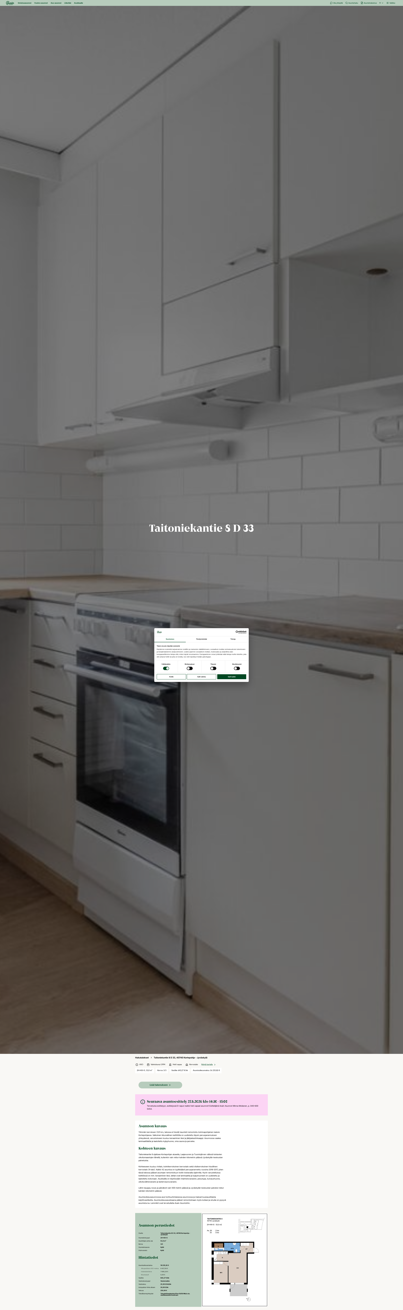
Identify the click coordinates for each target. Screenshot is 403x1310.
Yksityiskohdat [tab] (201, 639)
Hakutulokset (142, 1057)
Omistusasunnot (24, 3)
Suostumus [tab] (170, 639)
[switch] (190, 668)
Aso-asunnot (56, 3)
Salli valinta (201, 677)
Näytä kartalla (207, 1065)
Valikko (392, 3)
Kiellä (171, 677)
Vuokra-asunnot (41, 3)
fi (380, 3)
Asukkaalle (78, 3)
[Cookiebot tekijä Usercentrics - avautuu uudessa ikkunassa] (237, 632)
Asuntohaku (353, 3)
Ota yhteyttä (338, 3)
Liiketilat (67, 3)
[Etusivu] (10, 3)
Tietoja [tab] (233, 639)
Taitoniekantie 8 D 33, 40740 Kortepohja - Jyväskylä (180, 1057)
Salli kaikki (232, 677)
